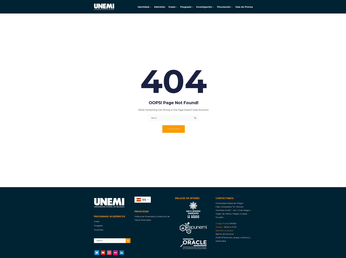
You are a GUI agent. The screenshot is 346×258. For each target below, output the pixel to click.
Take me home (173, 129)
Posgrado (98, 226)
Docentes (98, 230)
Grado (96, 221)
